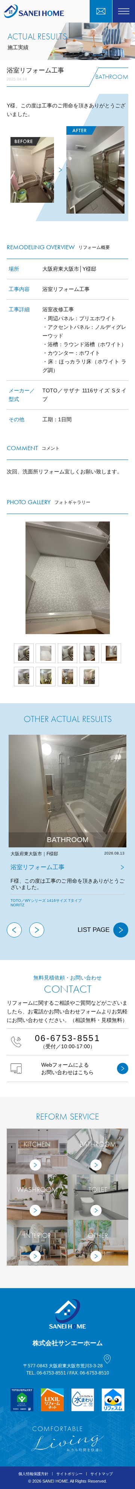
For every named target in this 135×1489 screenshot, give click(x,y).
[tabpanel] (67, 828)
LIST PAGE (94, 929)
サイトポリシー (69, 1474)
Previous (14, 929)
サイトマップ (101, 1474)
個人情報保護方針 (33, 1474)
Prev (7, 578)
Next (128, 578)
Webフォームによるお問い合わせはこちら (67, 1068)
